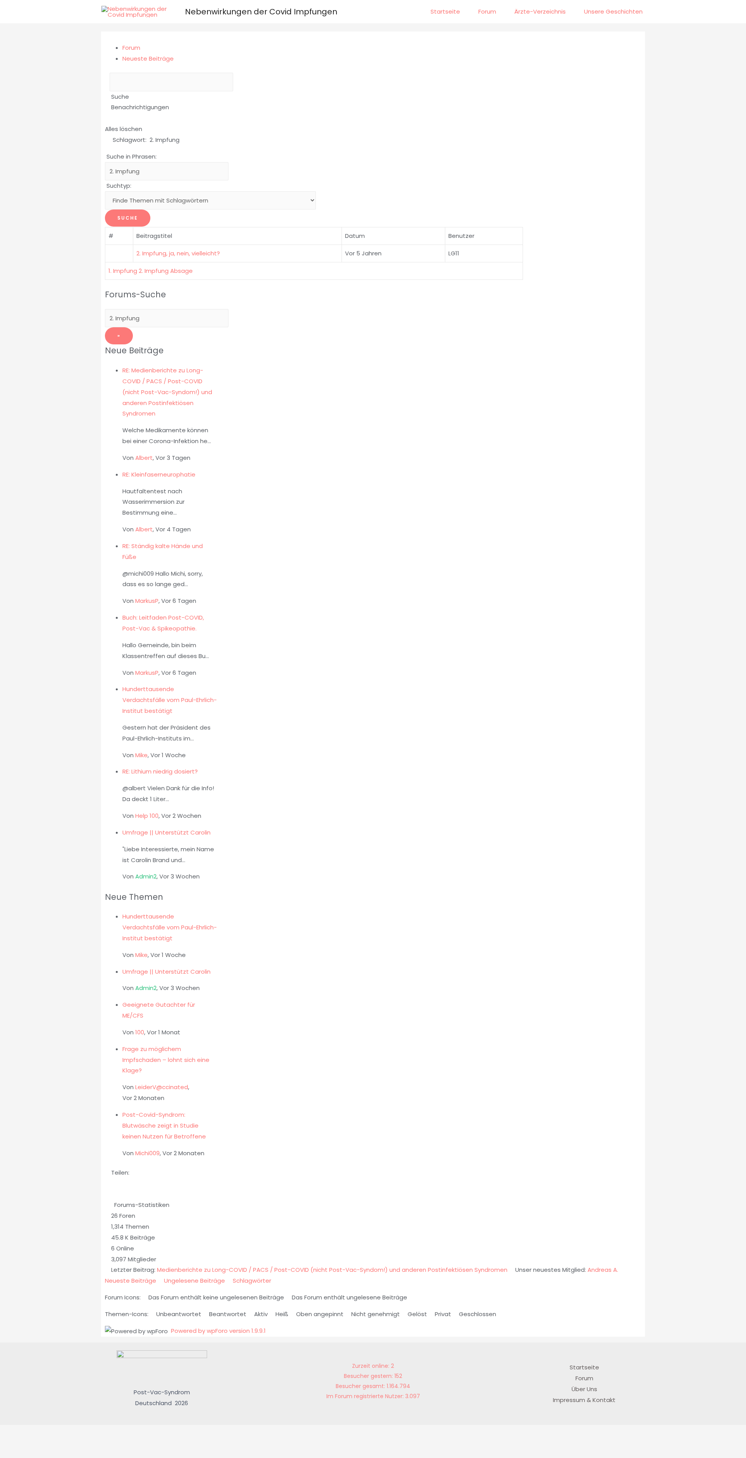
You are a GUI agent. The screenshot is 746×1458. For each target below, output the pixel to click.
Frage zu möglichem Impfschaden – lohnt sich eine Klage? (165, 1060)
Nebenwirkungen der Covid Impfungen (261, 11)
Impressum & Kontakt (584, 1400)
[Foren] (107, 97)
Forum (487, 11)
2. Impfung (154, 271)
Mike (141, 755)
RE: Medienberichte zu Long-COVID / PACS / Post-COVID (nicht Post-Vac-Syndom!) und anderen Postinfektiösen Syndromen (167, 391)
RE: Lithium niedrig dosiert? (160, 771)
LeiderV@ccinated (161, 1087)
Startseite (445, 11)
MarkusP (147, 601)
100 (139, 1032)
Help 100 (147, 816)
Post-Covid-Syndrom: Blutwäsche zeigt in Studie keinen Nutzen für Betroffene (164, 1125)
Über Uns (584, 1389)
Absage (181, 271)
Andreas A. (602, 1270)
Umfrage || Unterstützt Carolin (166, 832)
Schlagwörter (252, 1280)
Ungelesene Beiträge (194, 1280)
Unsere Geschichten (613, 11)
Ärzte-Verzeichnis (540, 11)
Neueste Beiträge (148, 58)
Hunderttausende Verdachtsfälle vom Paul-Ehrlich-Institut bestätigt (169, 700)
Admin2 (146, 876)
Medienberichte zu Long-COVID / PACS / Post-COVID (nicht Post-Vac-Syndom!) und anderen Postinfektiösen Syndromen (332, 1270)
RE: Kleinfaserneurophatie (158, 474)
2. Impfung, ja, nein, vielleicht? (179, 253)
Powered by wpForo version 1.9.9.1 (217, 1331)
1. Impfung (122, 271)
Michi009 (147, 1153)
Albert (144, 458)
